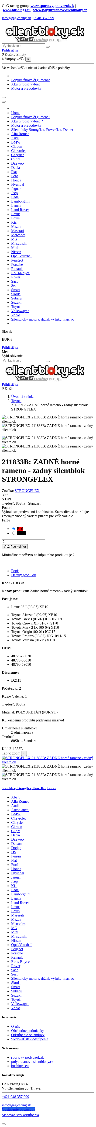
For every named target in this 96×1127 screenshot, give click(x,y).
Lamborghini (20, 894)
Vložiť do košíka (15, 546)
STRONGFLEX (27, 491)
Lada (15, 890)
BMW (16, 814)
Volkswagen (20, 1004)
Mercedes (18, 924)
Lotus (15, 911)
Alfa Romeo (20, 801)
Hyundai (17, 873)
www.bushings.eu (17, 10)
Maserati (17, 915)
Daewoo (17, 839)
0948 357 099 (44, 18)
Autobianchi (20, 810)
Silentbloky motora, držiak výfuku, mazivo (42, 978)
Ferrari (16, 856)
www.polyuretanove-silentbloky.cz (60, 10)
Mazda (16, 919)
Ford (14, 865)
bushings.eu (20, 1066)
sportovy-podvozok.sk (27, 1057)
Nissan (16, 940)
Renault (17, 957)
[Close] (4, 102)
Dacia (15, 835)
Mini (14, 932)
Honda (16, 869)
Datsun (16, 844)
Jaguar (16, 877)
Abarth (16, 797)
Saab (14, 970)
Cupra (15, 831)
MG (14, 928)
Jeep (14, 881)
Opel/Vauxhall (21, 945)
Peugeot (17, 949)
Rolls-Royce (20, 962)
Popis (15, 571)
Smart (15, 987)
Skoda (16, 983)
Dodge (16, 848)
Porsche (17, 953)
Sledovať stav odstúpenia (29, 1039)
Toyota (16, 999)
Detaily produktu (23, 575)
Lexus (15, 907)
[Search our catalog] (48, 361)
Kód (5, 749)
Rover (15, 966)
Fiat (14, 860)
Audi (15, 806)
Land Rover (20, 903)
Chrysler (17, 822)
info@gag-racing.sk (16, 18)
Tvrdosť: (9, 503)
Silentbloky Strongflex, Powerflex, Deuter (29, 788)
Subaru (16, 991)
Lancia (16, 898)
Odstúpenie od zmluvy (28, 1035)
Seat (14, 974)
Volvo (15, 1008)
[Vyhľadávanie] (48, 47)
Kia (14, 886)
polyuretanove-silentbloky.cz (32, 1062)
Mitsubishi (19, 936)
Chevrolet (18, 818)
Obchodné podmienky (27, 1031)
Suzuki (16, 995)
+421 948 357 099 (15, 1097)
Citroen (16, 827)
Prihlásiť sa (10, 347)
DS (13, 852)
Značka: (8, 491)
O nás (15, 1026)
